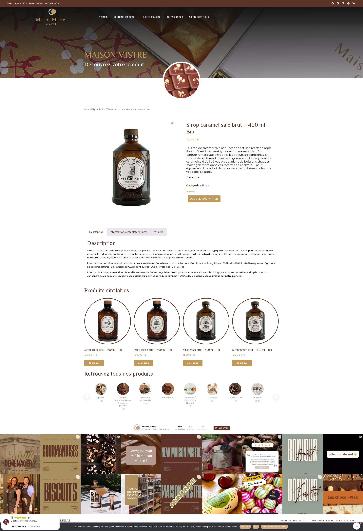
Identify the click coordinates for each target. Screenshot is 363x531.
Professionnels (174, 16)
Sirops (110, 109)
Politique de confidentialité (274, 526)
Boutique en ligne (123, 16)
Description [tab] (96, 231)
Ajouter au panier (204, 198)
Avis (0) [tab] (158, 231)
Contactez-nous (199, 16)
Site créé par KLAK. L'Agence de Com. (333, 520)
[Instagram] (343, 3)
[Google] (338, 3)
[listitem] (100, 396)
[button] (171, 123)
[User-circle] (348, 3)
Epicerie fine (99, 109)
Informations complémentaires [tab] (128, 231)
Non (256, 526)
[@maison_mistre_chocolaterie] (137, 428)
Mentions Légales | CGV (294, 520)
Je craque (94, 363)
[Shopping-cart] (353, 3)
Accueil (103, 16)
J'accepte (245, 526)
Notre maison (151, 16)
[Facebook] (332, 3)
